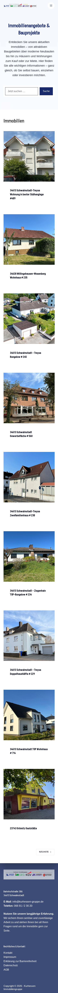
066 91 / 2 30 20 (23, 905)
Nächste (44, 852)
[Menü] (51, 5)
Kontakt (8, 952)
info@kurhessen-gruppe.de (28, 901)
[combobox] (21, 91)
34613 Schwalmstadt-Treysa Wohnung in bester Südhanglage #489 (27, 194)
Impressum (10, 957)
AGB (6, 969)
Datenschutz (11, 965)
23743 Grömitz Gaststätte (23, 828)
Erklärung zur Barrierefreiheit (20, 961)
